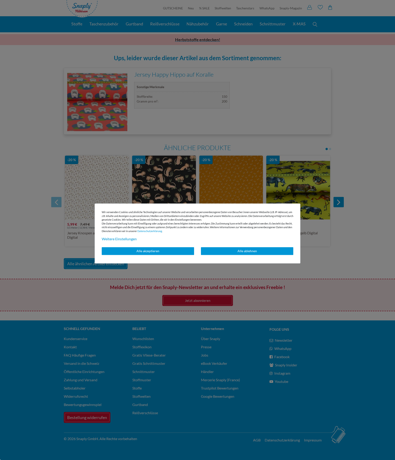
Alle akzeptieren (147, 251)
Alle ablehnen (247, 251)
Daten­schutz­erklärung (149, 231)
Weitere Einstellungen (119, 239)
